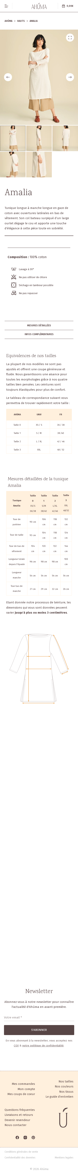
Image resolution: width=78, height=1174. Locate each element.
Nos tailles (66, 1081)
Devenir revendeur (17, 1120)
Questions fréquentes (20, 1110)
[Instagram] (25, 1137)
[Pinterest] (33, 1137)
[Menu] (6, 6)
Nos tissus (66, 1091)
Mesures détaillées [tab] (39, 325)
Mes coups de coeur (21, 1094)
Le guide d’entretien (59, 1096)
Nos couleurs (64, 1086)
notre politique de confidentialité (43, 1045)
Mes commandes (23, 1084)
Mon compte (26, 1089)
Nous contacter (15, 1125)
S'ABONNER (39, 1030)
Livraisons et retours (19, 1115)
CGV (16, 1045)
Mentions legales (64, 1157)
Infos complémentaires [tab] (39, 334)
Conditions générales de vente (21, 1151)
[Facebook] (17, 1137)
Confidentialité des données (20, 1157)
